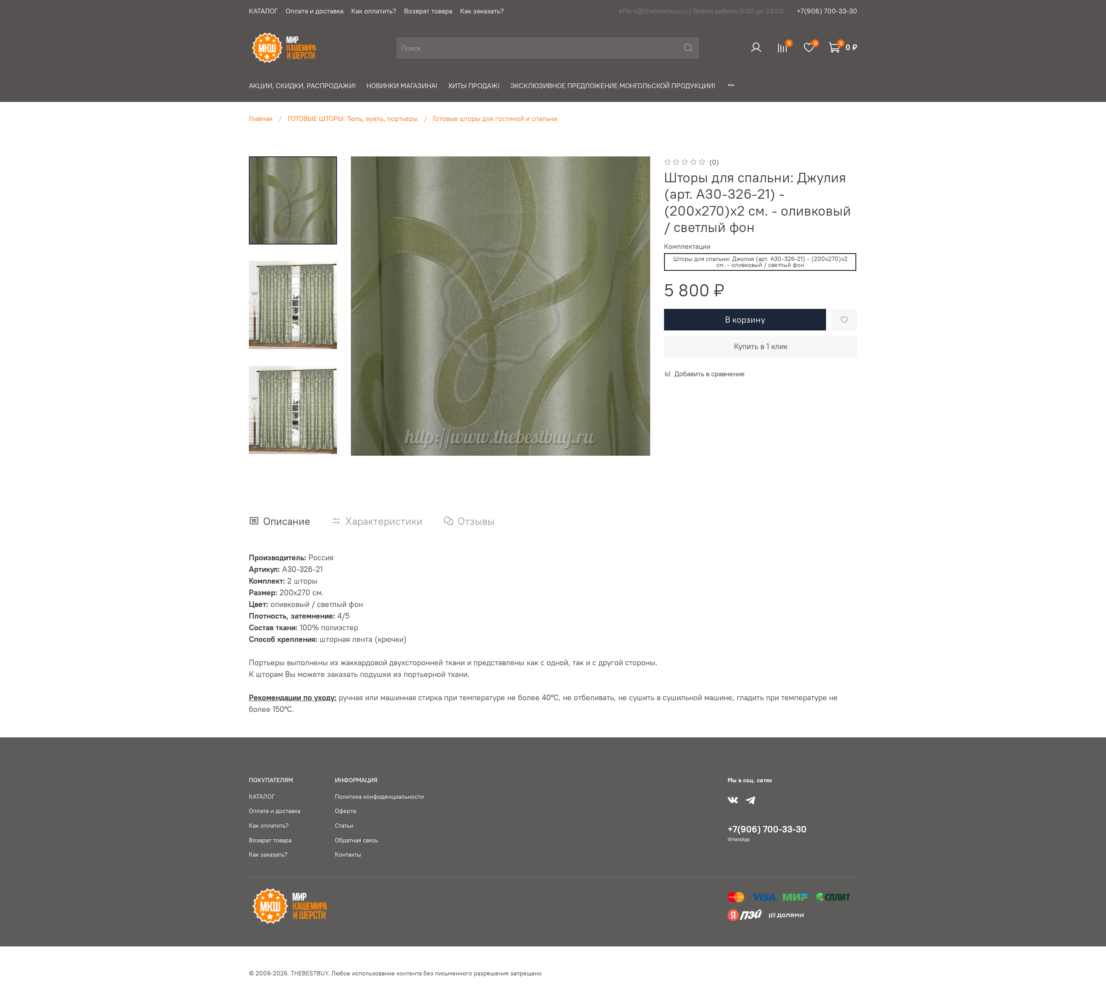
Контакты (348, 854)
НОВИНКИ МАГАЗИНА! (402, 85)
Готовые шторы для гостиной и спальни (495, 118)
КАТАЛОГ (263, 10)
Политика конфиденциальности (379, 796)
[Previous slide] (368, 306)
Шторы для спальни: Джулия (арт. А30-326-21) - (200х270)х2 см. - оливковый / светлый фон (760, 262)
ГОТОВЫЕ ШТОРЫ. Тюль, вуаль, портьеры (353, 118)
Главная (261, 118)
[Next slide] (633, 306)
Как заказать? (482, 10)
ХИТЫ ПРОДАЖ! (474, 85)
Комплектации (687, 246)
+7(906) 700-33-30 (827, 10)
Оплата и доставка (314, 10)
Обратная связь (356, 840)
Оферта (345, 811)
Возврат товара (428, 10)
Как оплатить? (373, 10)
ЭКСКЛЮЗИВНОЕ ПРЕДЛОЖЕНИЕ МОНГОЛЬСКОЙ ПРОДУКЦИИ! (612, 85)
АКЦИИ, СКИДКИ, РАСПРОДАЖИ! (302, 85)
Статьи (344, 825)
